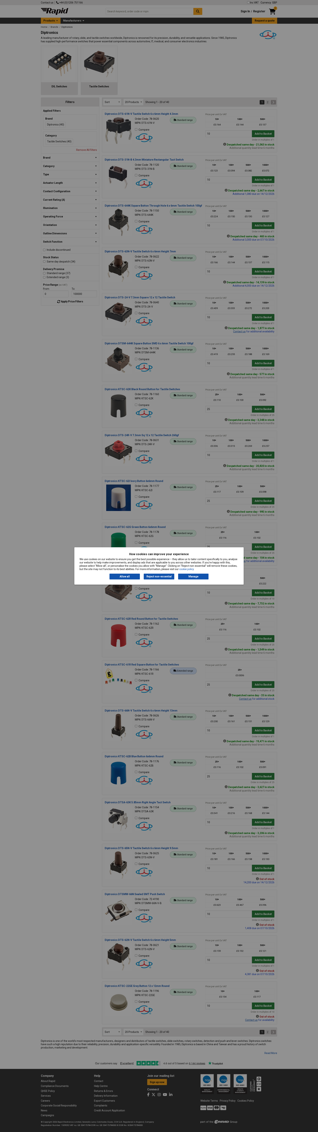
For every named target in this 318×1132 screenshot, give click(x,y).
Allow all (125, 576)
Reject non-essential (159, 576)
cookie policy (186, 569)
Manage (193, 576)
